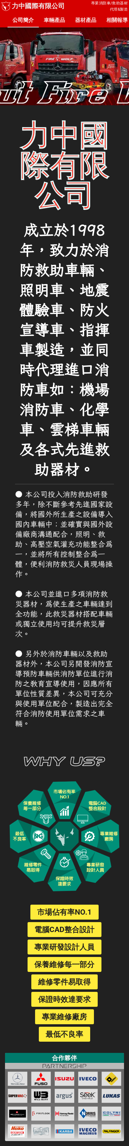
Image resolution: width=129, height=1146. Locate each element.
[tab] (23, 19)
